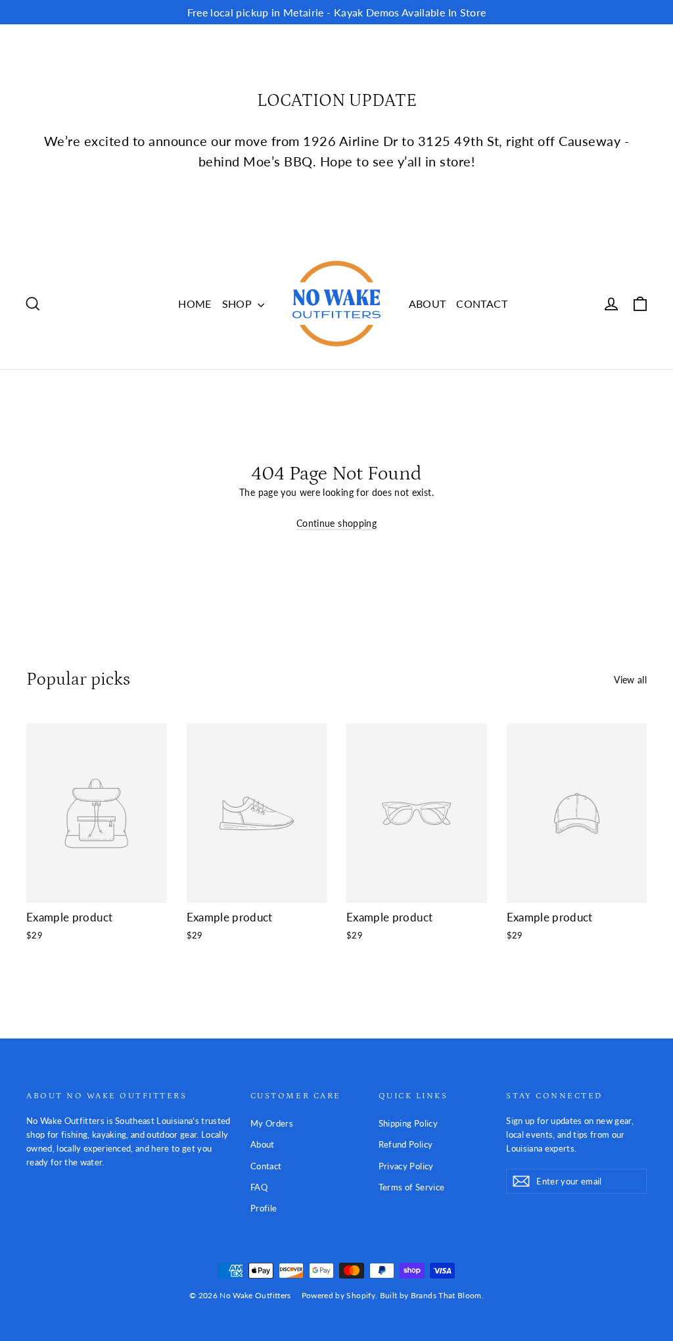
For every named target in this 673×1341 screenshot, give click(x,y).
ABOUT (427, 303)
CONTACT (481, 303)
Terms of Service (412, 1187)
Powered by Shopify (338, 1295)
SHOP (238, 303)
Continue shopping (336, 523)
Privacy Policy (406, 1166)
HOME (194, 303)
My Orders (271, 1123)
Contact (265, 1166)
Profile (263, 1208)
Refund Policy (406, 1144)
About (262, 1144)
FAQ (258, 1187)
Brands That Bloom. (447, 1295)
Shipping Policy (408, 1123)
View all (630, 679)
